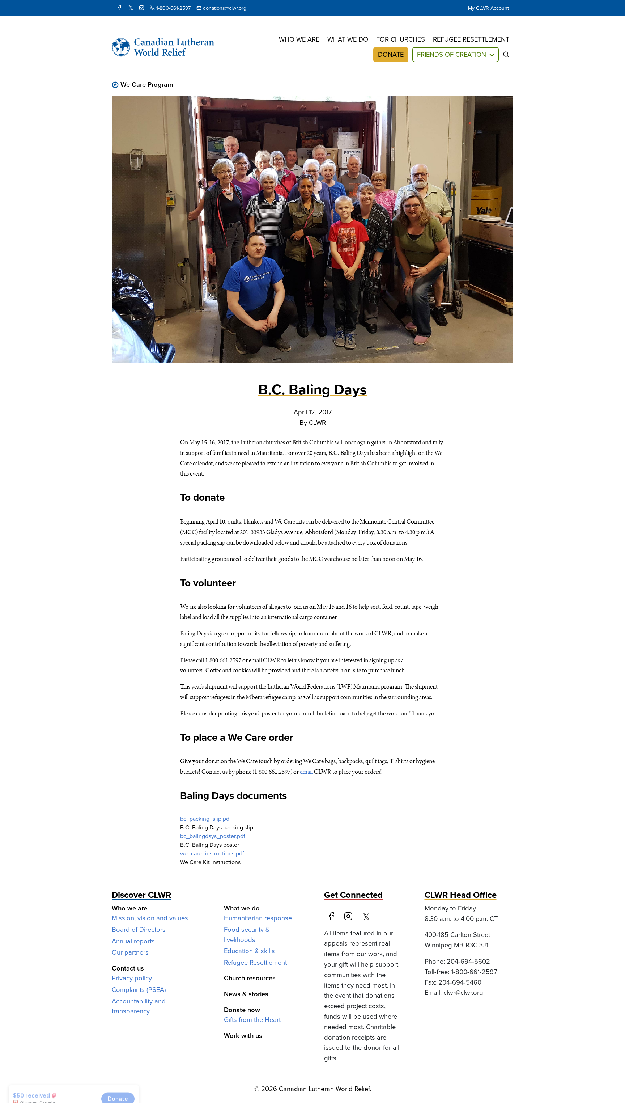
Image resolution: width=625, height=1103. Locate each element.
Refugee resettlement (471, 39)
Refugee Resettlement (255, 962)
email (306, 771)
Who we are (299, 39)
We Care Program (146, 84)
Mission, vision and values (150, 918)
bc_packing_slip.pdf (205, 819)
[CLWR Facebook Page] (119, 8)
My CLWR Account (488, 8)
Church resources (250, 978)
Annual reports (133, 941)
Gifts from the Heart (252, 1019)
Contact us (128, 968)
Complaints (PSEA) (139, 989)
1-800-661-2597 (173, 8)
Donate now (242, 1010)
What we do (347, 39)
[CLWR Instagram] (141, 8)
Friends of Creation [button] (451, 54)
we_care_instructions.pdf (212, 853)
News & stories (246, 994)
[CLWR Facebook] (332, 917)
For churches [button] (400, 39)
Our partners (130, 952)
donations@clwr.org (223, 8)
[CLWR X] (368, 917)
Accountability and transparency (139, 1006)
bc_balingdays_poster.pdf (212, 836)
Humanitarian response (258, 918)
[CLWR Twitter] (131, 8)
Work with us (243, 1035)
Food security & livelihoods (247, 934)
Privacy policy (132, 978)
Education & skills (249, 951)
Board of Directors (139, 929)
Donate (391, 54)
